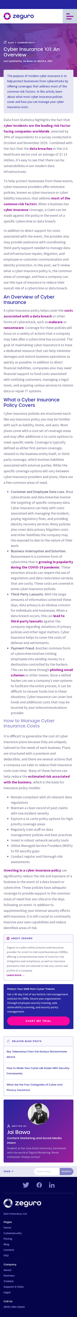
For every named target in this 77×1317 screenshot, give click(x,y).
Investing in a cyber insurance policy (32, 870)
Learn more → (16, 975)
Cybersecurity (13, 1233)
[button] (70, 16)
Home (7, 1228)
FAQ (6, 1255)
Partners (9, 1276)
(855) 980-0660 (14, 1307)
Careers (9, 1281)
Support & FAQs (14, 1287)
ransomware (14, 327)
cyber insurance (16, 209)
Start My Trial (38, 1021)
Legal (7, 1292)
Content (9, 1250)
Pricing (8, 1239)
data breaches (41, 148)
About (7, 1270)
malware (56, 322)
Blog (6, 1244)
